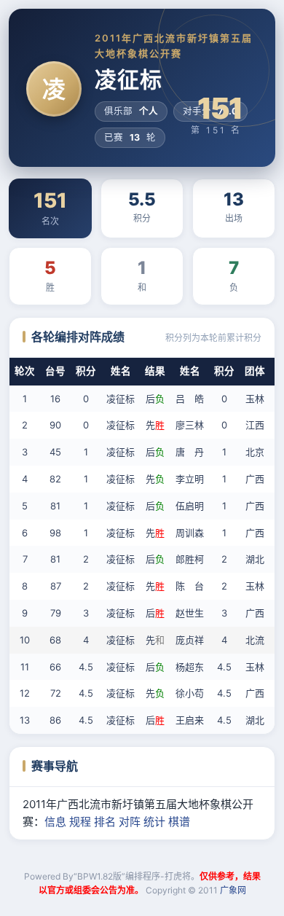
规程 (80, 822)
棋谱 (179, 822)
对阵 (130, 822)
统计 (154, 822)
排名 (105, 822)
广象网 (233, 890)
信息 (55, 822)
